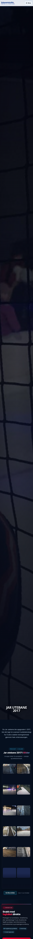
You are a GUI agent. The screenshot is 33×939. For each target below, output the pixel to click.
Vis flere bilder (10, 893)
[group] (16, 826)
